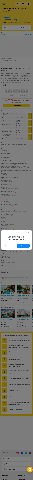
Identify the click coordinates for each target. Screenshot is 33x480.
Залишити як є (9, 246)
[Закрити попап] (28, 233)
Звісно (23, 246)
